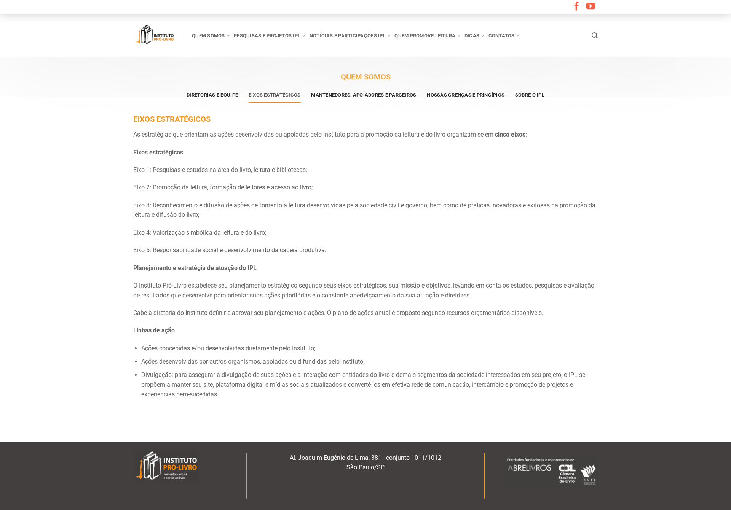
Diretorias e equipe (212, 95)
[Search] (595, 35)
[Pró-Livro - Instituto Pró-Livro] (156, 35)
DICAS (471, 35)
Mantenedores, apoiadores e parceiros (363, 95)
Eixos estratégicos (275, 95)
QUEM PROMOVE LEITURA (424, 35)
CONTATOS (501, 35)
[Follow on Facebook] (576, 7)
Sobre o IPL (529, 95)
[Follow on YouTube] (590, 7)
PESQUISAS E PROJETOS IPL (267, 35)
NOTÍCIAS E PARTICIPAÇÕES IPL (348, 35)
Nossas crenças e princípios (465, 95)
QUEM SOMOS (208, 35)
